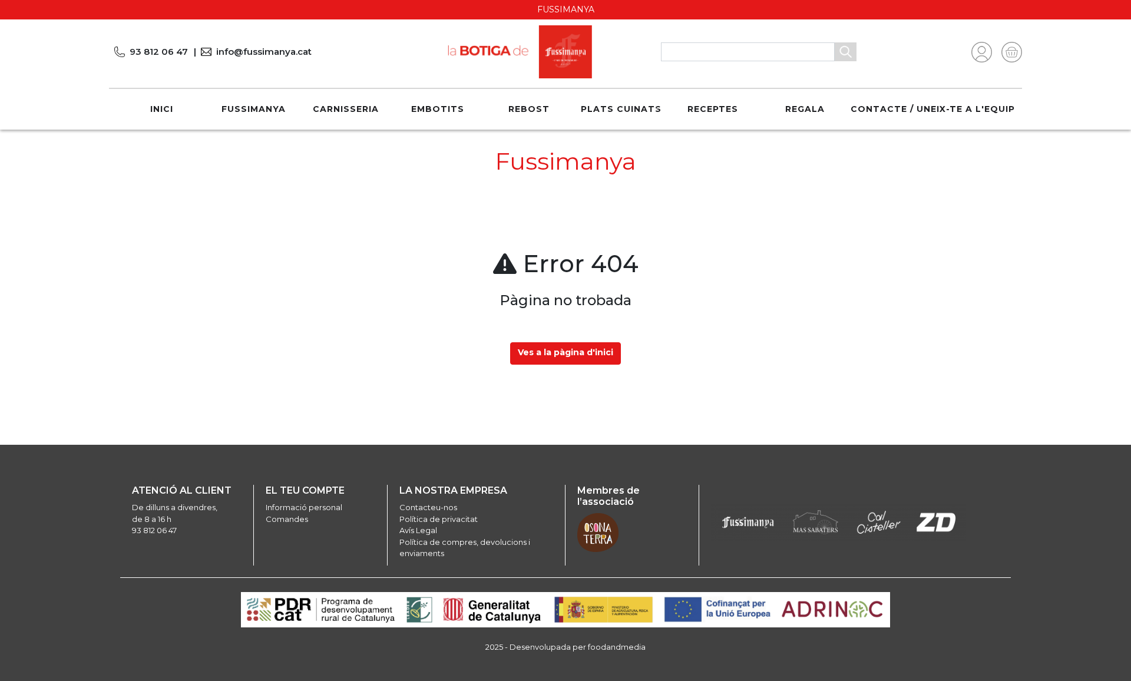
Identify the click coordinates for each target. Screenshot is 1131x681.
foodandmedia (617, 647)
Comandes (287, 519)
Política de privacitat (438, 519)
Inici (161, 109)
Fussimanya (253, 109)
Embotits (437, 109)
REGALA (805, 109)
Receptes (712, 109)
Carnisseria (346, 109)
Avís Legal (418, 530)
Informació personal (304, 507)
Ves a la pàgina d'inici (565, 352)
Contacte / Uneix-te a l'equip (933, 109)
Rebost (529, 109)
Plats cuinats (621, 109)
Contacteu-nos (428, 507)
